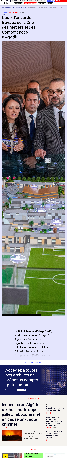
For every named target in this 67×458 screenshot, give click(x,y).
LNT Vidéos (22, 0)
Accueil (7, 7)
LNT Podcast (29, 0)
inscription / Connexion (61, 0)
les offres (21, 389)
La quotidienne (18, 3)
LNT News (7, 0)
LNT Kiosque (14, 0)
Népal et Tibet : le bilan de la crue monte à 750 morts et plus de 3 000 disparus (54, 435)
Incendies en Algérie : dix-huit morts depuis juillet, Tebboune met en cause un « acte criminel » (21, 414)
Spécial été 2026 (30, 3)
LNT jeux (37, 0)
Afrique (4, 427)
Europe (48, 413)
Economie (4, 14)
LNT (45, 38)
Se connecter (10, 389)
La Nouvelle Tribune (6, 3)
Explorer (50, 3)
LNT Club (50, 0)
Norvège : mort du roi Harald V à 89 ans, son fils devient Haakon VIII (55, 409)
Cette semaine (42, 3)
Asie (48, 439)
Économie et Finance (21, 7)
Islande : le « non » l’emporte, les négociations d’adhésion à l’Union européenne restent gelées (55, 421)
